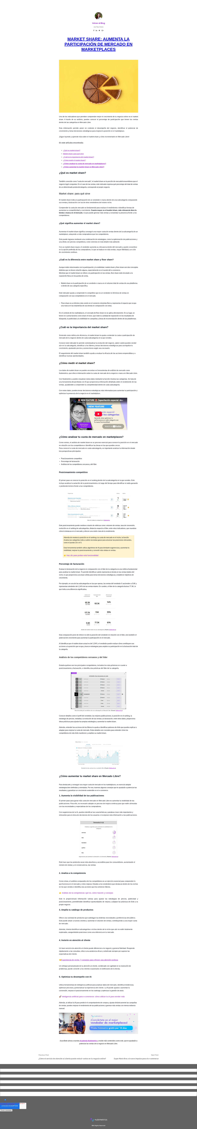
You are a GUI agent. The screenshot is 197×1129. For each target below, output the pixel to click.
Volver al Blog (98, 23)
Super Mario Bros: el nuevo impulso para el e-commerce (136, 1059)
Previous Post (43, 1055)
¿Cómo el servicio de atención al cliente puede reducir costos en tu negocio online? (72, 1059)
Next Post (155, 1055)
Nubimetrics (107, 520)
